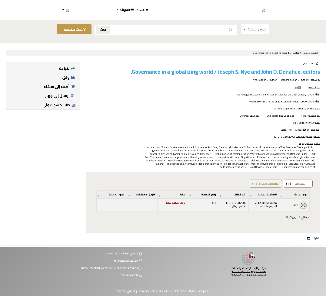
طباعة (64, 68)
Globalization (302, 129)
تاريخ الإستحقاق (145, 194)
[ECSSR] (254, 10)
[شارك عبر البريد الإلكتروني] (308, 238)
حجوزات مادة (116, 194)
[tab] (265, 184)
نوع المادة (300, 194)
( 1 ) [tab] (296, 183)
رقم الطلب (240, 194)
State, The (286, 129)
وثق (66, 77)
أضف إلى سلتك (57, 86)
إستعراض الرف (237, 205)
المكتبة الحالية (267, 194)
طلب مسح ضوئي (56, 105)
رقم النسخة (208, 194)
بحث (103, 30)
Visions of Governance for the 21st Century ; (282, 94)
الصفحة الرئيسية (310, 53)
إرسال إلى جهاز (57, 95)
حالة (182, 194)
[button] (142, 10)
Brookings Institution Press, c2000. (288, 101)
